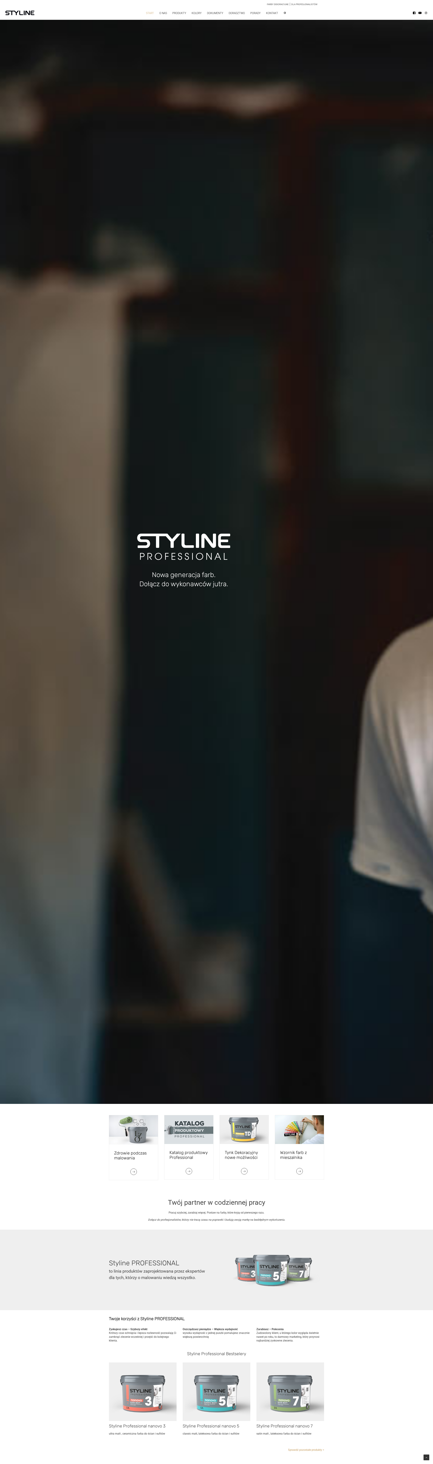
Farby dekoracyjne (278, 4)
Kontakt (272, 13)
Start (150, 13)
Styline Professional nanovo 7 (284, 1426)
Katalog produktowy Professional (188, 1155)
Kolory (197, 13)
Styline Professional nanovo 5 (211, 1426)
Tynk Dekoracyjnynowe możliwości (241, 1155)
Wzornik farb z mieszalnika (293, 1155)
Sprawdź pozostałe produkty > (306, 1449)
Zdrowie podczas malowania (130, 1155)
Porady (255, 13)
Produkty (179, 13)
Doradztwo (237, 13)
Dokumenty (215, 13)
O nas (163, 13)
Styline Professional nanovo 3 (137, 1426)
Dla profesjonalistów (304, 4)
